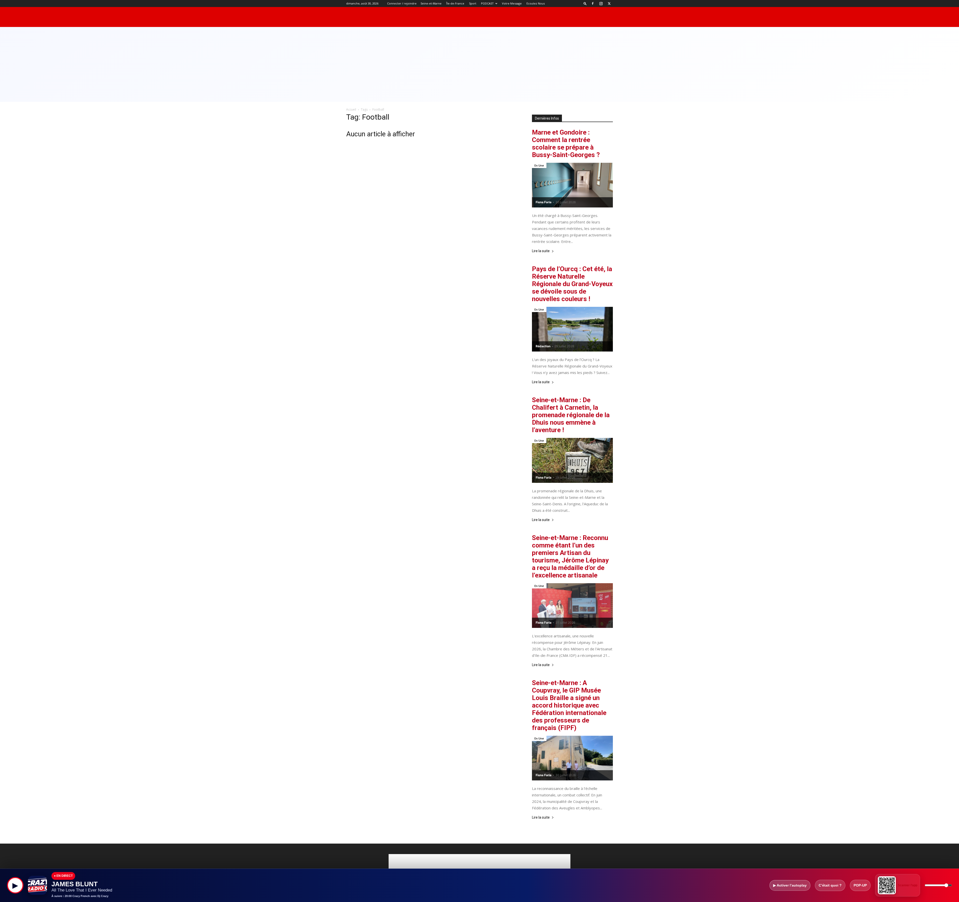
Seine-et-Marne (431, 3)
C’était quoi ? (830, 885)
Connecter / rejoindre (402, 3)
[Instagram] (601, 3)
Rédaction (543, 346)
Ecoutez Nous (535, 3)
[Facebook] (592, 3)
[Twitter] (609, 3)
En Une (539, 165)
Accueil (351, 109)
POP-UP (860, 885)
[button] (585, 3)
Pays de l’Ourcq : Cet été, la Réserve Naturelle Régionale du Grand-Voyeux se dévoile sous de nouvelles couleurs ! (572, 284)
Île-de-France (455, 3)
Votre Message (512, 3)
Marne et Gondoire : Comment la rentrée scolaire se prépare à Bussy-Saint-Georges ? (566, 144)
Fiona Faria (543, 202)
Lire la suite (541, 251)
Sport (472, 3)
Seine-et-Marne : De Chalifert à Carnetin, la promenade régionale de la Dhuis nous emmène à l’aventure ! (571, 415)
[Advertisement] (479, 64)
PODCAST (487, 3)
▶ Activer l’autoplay (790, 885)
